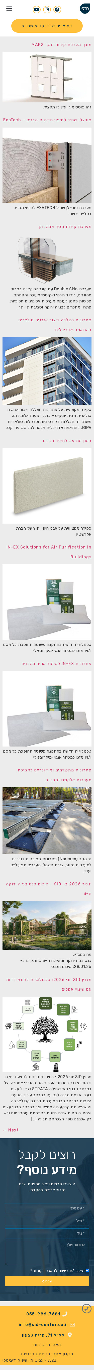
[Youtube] (37, 10)
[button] (10, 8)
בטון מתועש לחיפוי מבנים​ (67, 440)
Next (11, 1130)
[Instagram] (47, 10)
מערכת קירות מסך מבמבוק (65, 226)
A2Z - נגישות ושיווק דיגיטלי (30, 1360)
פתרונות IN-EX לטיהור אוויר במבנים (57, 663)
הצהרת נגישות (47, 1344)
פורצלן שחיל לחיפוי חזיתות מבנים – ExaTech (47, 120)
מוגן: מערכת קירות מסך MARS (61, 44)
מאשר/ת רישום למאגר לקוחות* (57, 1270)
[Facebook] (57, 10)
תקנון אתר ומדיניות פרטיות (47, 1353)
